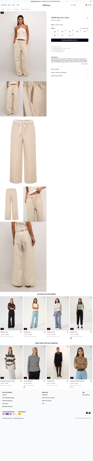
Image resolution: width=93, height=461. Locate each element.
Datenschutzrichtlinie (7, 418)
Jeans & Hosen (16, 9)
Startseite (3, 9)
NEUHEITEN (4, 5)
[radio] (62, 35)
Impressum (5, 403)
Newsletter (45, 395)
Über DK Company (47, 400)
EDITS (18, 5)
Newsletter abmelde (7, 406)
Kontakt (4, 395)
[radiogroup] (69, 33)
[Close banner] (91, 1)
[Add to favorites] (87, 17)
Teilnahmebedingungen (8, 397)
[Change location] (86, 5)
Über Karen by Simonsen (48, 397)
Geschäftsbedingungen (18, 418)
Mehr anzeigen (84, 63)
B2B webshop (86, 395)
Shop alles (9, 9)
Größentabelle (85, 28)
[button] (69, 69)
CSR (43, 403)
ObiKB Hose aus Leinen (25, 9)
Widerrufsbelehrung (7, 400)
